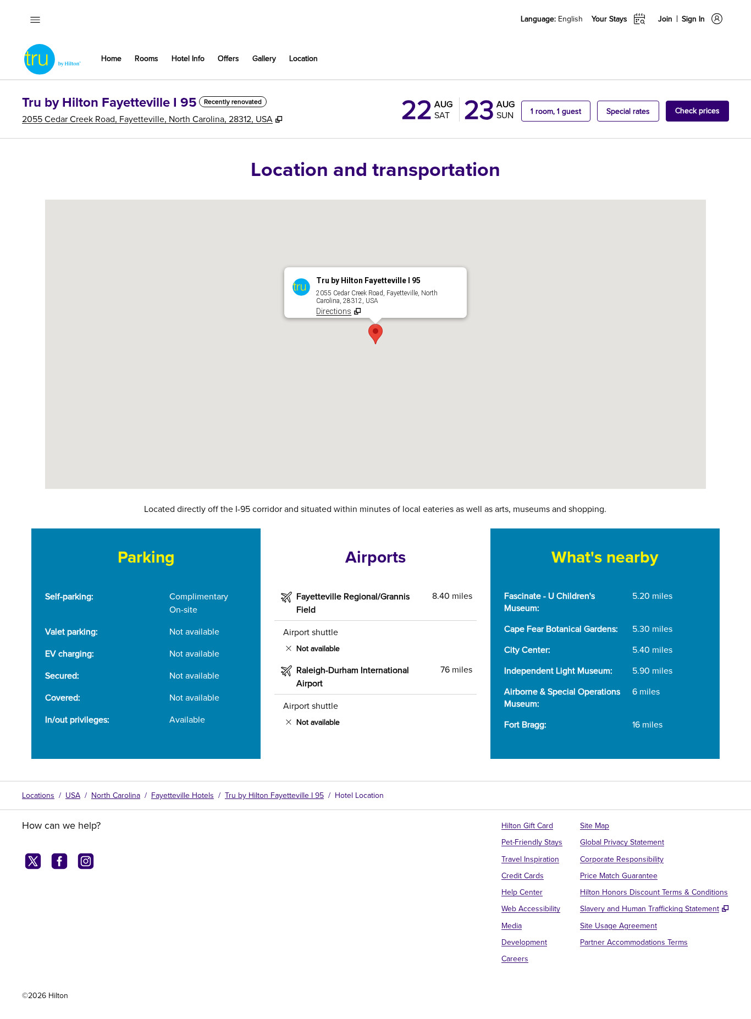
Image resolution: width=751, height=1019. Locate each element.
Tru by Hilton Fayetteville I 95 (274, 795)
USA (72, 795)
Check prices (702, 110)
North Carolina (115, 795)
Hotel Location (359, 795)
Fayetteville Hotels (182, 795)
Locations (38, 795)
